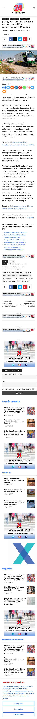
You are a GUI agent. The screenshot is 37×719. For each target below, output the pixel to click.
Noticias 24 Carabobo (25, 275)
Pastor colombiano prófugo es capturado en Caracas (14, 421)
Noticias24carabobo (21, 278)
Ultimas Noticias (25, 19)
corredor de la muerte (8, 272)
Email (4, 382)
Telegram (30, 218)
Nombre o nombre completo (12, 374)
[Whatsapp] (24, 87)
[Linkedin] (16, 87)
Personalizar (18, 709)
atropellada (6, 267)
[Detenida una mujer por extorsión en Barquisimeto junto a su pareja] (31, 504)
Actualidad (5, 19)
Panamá (31, 278)
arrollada (10, 264)
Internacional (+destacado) (23, 272)
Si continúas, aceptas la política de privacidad (19, 389)
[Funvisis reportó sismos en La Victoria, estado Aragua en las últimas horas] (31, 601)
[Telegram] (20, 39)
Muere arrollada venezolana (10, 275)
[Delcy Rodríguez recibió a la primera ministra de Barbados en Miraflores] (31, 434)
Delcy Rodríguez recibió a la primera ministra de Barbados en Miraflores (14, 432)
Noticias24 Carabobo (8, 278)
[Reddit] (12, 87)
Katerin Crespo (8, 30)
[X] (15, 39)
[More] (29, 39)
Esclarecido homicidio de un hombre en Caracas (14, 491)
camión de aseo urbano (17, 267)
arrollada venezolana (20, 264)
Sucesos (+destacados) (9, 281)
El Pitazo (11, 261)
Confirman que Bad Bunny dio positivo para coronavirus (27, 305)
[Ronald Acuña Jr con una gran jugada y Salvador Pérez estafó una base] (31, 590)
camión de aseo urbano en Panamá (12, 269)
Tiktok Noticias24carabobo (13, 250)
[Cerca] (35, 680)
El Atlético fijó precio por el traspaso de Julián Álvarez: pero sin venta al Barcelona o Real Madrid (14, 410)
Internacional (14, 19)
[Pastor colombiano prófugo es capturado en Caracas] (31, 423)
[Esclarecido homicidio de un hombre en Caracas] (31, 493)
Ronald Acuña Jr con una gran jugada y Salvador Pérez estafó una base (14, 588)
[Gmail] (28, 87)
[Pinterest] (25, 39)
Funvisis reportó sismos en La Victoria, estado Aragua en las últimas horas (15, 600)
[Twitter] (8, 87)
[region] (18, 699)
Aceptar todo (18, 703)
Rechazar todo (18, 714)
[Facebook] (11, 39)
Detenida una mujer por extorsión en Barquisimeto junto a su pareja (14, 502)
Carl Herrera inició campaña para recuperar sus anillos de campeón (9, 305)
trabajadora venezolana (23, 281)
